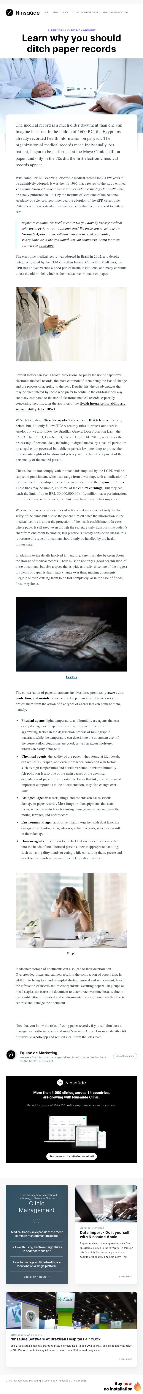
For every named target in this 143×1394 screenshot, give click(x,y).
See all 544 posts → (36, 1276)
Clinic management (85, 12)
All (46, 12)
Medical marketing (115, 12)
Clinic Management (81, 30)
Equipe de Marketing (38, 1053)
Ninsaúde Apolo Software (61, 420)
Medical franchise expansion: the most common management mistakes (37, 1234)
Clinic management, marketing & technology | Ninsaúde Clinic (41, 1380)
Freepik (71, 953)
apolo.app (46, 245)
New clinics (60, 12)
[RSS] (135, 10)
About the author (125, 1056)
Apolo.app (40, 1036)
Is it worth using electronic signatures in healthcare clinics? (37, 1249)
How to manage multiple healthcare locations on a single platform (37, 1264)
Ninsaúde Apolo (33, 234)
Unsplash (71, 677)
